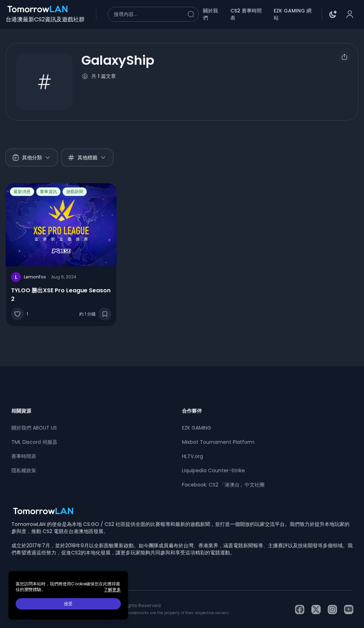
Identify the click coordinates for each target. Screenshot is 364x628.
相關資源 (21, 410)
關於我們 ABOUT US (34, 427)
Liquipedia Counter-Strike (213, 470)
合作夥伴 (192, 410)
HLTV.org (192, 456)
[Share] (344, 56)
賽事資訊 (48, 191)
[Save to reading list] (104, 314)
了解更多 (112, 589)
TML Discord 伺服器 (34, 442)
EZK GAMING (196, 427)
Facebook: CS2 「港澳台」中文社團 (223, 484)
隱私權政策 (23, 470)
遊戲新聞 (74, 191)
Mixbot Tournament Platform (218, 442)
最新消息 (22, 191)
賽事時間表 (23, 456)
